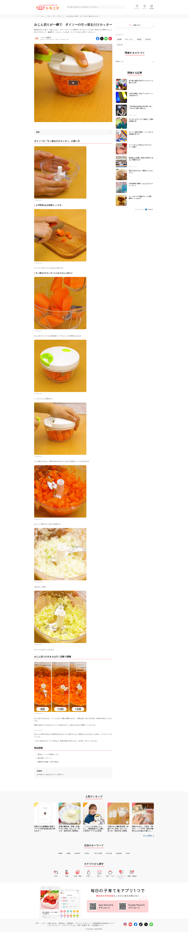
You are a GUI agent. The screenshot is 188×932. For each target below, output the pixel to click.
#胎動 (68, 853)
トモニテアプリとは (68, 925)
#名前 (128, 853)
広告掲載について (98, 925)
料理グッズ (61, 16)
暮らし (43, 16)
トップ (37, 16)
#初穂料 (119, 853)
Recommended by (140, 209)
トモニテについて (53, 925)
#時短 (139, 39)
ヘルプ (43, 923)
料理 (54, 16)
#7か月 (120, 45)
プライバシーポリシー (83, 923)
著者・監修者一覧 (84, 925)
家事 (49, 16)
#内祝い (87, 853)
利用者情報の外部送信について (103, 923)
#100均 (148, 39)
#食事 (119, 39)
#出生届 (109, 853)
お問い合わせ (52, 923)
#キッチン (129, 39)
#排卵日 (77, 853)
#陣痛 (60, 853)
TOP (37, 923)
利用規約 (70, 923)
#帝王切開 (98, 853)
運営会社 (62, 923)
